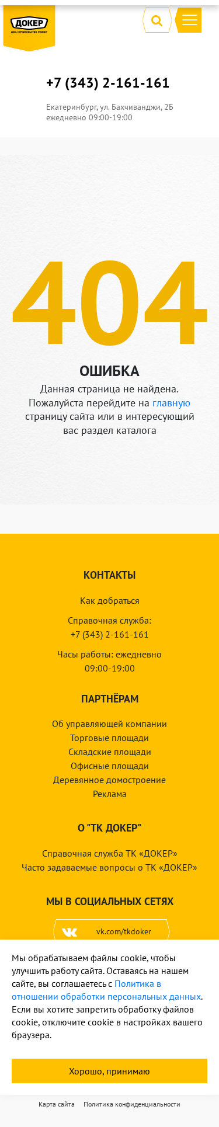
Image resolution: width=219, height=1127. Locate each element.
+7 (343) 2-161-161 (108, 83)
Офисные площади (110, 765)
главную (171, 402)
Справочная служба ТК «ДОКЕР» (110, 853)
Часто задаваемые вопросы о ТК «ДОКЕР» (109, 867)
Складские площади (109, 751)
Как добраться (110, 600)
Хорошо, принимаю (109, 1071)
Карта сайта (57, 1104)
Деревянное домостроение (109, 779)
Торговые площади (109, 737)
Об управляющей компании (109, 723)
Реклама (110, 793)
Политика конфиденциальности (132, 1104)
